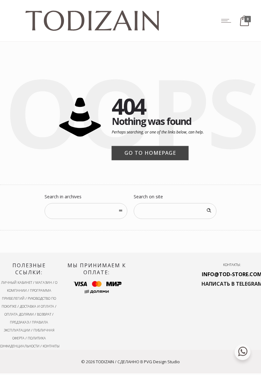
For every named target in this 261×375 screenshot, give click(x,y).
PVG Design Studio (162, 362)
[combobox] (86, 211)
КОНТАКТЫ (51, 346)
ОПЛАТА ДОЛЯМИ (19, 314)
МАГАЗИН (43, 282)
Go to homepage (150, 152)
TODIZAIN (105, 362)
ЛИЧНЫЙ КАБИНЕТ (16, 282)
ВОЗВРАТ (44, 314)
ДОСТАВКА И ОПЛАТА (37, 306)
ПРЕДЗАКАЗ (19, 322)
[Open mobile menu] (227, 20)
